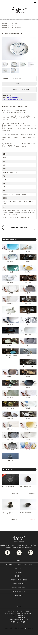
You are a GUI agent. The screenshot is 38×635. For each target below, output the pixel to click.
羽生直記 (28, 387)
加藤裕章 (28, 293)
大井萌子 (10, 282)
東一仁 (10, 251)
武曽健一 (28, 429)
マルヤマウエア (10, 408)
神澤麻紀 (28, 314)
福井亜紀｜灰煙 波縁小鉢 (26, 512)
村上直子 (10, 439)
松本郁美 (28, 408)
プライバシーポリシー (19, 591)
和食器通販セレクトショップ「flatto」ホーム (19, 564)
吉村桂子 (28, 450)
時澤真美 (28, 355)
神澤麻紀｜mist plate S (8, 486)
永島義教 (28, 376)
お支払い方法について (19, 583)
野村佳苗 (10, 387)
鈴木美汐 (10, 345)
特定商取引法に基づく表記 (19, 580)
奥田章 (10, 293)
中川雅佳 (10, 376)
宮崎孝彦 (10, 429)
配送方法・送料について (19, 587)
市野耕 (10, 272)
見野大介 (28, 418)
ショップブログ (19, 568)
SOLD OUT (19, 83)
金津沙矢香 (28, 303)
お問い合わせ (19, 595)
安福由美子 (10, 450)
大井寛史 (28, 272)
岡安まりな (28, 282)
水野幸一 (10, 418)
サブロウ (28, 324)
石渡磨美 (28, 261)
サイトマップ (19, 599)
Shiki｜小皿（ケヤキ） (25, 486)
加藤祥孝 (10, 303)
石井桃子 (10, 261)
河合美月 (10, 314)
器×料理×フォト (19, 576)
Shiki (10, 334)
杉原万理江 (28, 334)
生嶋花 (28, 251)
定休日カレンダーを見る (20, 622)
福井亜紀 (10, 397)
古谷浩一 (28, 397)
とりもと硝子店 (28, 366)
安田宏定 (28, 439)
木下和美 (10, 324)
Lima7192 (10, 460)
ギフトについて (19, 572)
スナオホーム (28, 345)
